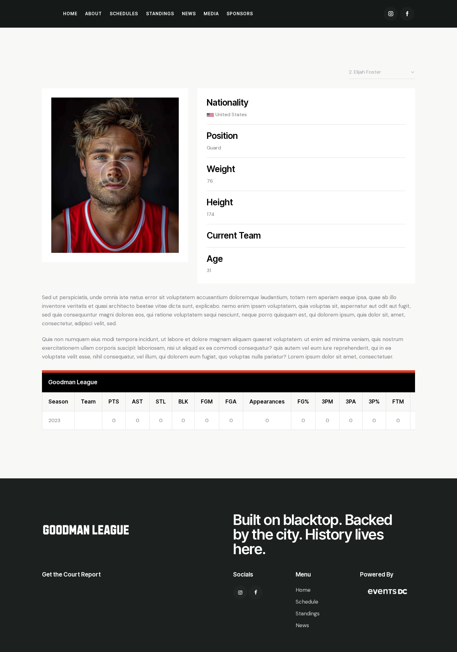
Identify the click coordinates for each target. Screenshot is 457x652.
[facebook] (256, 593)
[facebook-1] (407, 14)
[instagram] (391, 14)
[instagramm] (240, 593)
